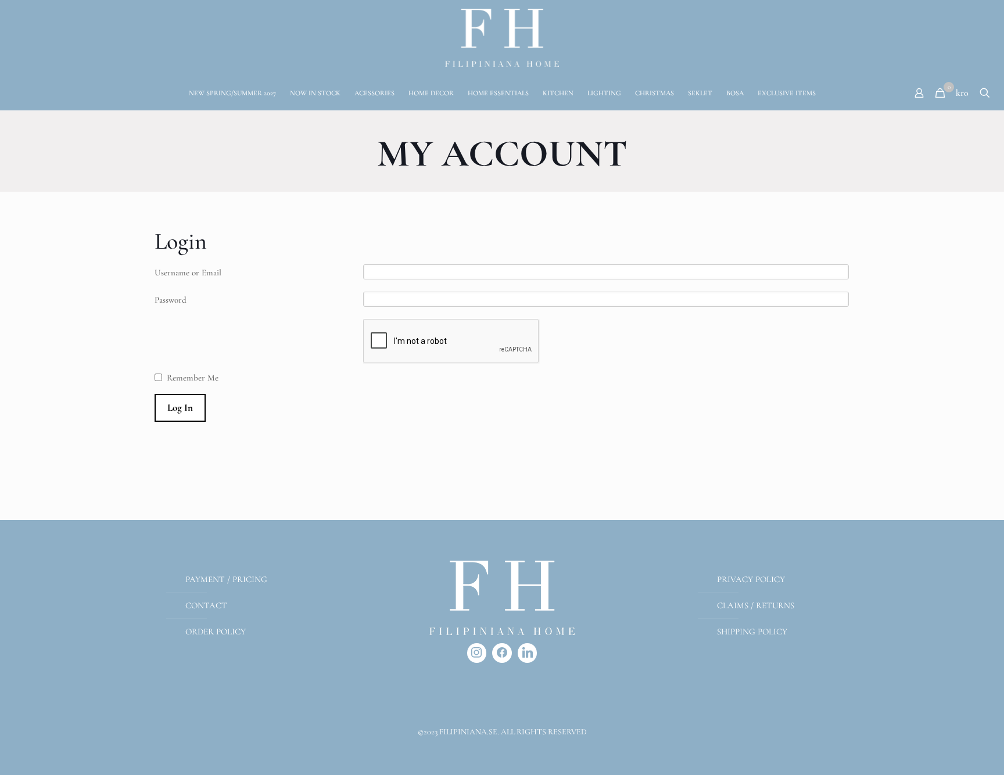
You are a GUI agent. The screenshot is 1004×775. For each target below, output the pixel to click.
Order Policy (215, 631)
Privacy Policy (751, 579)
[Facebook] (502, 653)
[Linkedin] (527, 653)
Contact (206, 605)
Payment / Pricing (226, 579)
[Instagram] (477, 653)
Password (171, 300)
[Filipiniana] (502, 38)
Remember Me (192, 377)
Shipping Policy (752, 631)
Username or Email (188, 272)
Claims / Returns (755, 605)
